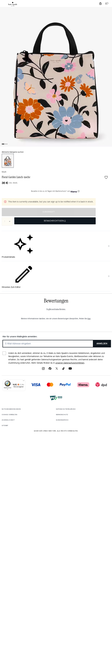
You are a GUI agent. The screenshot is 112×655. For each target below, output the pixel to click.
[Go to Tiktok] (63, 369)
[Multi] (8, 161)
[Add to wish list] (106, 177)
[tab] (12, 4)
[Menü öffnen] (106, 3)
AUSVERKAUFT (49, 212)
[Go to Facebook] (50, 369)
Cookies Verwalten (9, 415)
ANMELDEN (102, 343)
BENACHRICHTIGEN (54, 220)
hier (89, 318)
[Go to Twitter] (56, 369)
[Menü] (23, 381)
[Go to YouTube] (70, 369)
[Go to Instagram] (43, 369)
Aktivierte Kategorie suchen (13, 152)
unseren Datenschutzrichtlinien (69, 363)
